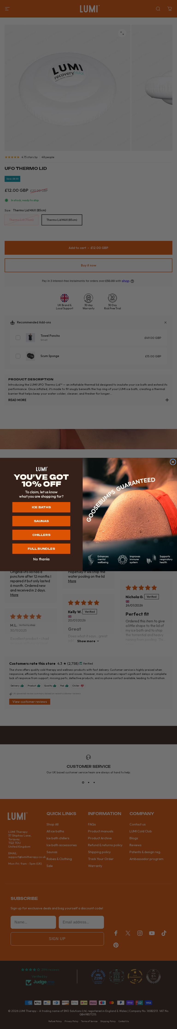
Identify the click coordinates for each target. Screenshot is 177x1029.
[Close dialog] (173, 461)
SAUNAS (41, 521)
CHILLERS (41, 535)
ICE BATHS (41, 507)
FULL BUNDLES (41, 548)
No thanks (41, 559)
